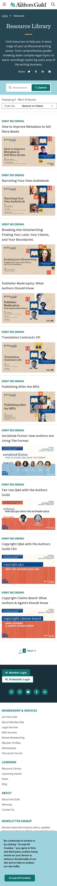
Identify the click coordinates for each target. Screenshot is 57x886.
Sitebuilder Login (19, 679)
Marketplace (9, 748)
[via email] (50, 71)
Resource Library (11, 768)
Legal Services (10, 727)
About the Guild (11, 799)
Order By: (9, 106)
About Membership (13, 722)
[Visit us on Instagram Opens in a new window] (11, 692)
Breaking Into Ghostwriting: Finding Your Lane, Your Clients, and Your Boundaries (25, 235)
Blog (4, 784)
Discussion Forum (12, 753)
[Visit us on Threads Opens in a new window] (20, 692)
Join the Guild (9, 717)
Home (5, 15)
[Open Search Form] (52, 4)
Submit (42, 87)
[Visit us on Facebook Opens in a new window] (36, 692)
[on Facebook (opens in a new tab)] (36, 71)
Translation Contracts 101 (21, 337)
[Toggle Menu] (5, 4)
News (5, 779)
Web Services (9, 732)
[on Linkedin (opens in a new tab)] (43, 71)
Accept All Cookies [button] (20, 878)
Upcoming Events (12, 773)
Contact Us (8, 809)
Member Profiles (11, 743)
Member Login (18, 672)
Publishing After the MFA (20, 387)
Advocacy (7, 804)
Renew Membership (13, 737)
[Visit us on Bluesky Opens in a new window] (28, 692)
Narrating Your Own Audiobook (25, 181)
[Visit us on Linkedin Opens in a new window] (45, 692)
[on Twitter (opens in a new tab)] (30, 71)
